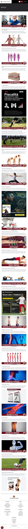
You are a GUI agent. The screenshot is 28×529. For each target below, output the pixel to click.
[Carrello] (17, 1)
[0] (17, 1)
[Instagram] (13, 525)
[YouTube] (14, 525)
